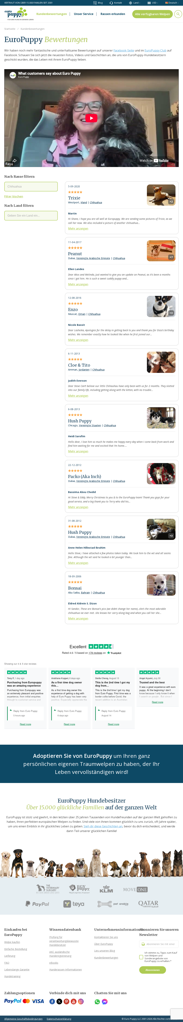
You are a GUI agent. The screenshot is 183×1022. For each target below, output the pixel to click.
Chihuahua (96, 202)
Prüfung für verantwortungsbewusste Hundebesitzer (64, 941)
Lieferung (9, 955)
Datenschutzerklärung (59, 1018)
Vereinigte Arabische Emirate (93, 258)
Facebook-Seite (123, 50)
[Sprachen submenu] (178, 2)
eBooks (53, 962)
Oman (81, 314)
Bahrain (85, 592)
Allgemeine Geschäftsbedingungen (23, 1018)
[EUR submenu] (157, 2)
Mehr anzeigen (78, 228)
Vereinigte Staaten (90, 425)
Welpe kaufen (12, 942)
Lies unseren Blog (104, 950)
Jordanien (84, 369)
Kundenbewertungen (106, 957)
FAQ (6, 962)
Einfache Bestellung (15, 949)
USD (154, 2)
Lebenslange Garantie (16, 969)
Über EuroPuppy (103, 944)
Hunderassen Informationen (65, 969)
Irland (84, 202)
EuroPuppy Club (155, 50)
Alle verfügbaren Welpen (152, 14)
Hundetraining (12, 976)
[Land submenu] (139, 2)
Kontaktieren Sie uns (106, 937)
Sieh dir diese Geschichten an (103, 826)
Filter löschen (13, 196)
